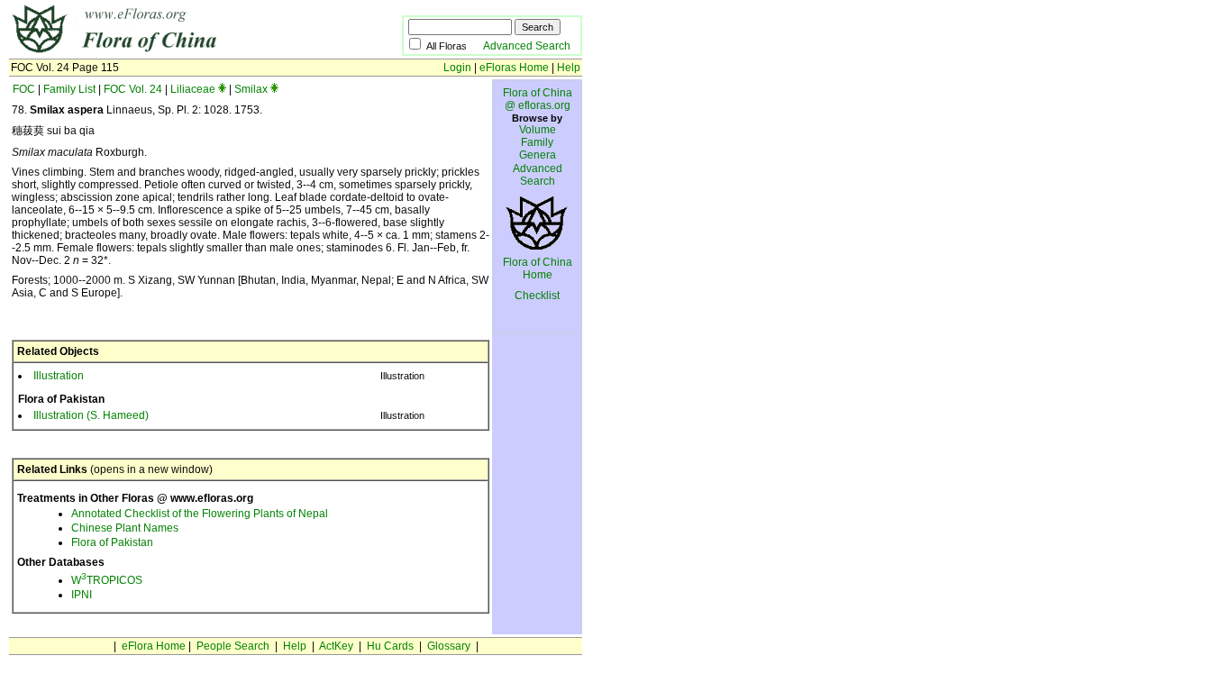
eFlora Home (154, 646)
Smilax (251, 89)
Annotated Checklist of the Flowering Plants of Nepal (199, 513)
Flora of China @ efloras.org (537, 99)
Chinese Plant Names (124, 528)
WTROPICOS (106, 580)
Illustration (58, 375)
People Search (232, 646)
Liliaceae (192, 89)
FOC (24, 89)
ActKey (336, 646)
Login (457, 67)
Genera (537, 155)
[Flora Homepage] (178, 52)
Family (537, 142)
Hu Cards (390, 646)
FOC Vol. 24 (133, 89)
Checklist (537, 295)
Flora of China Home (537, 268)
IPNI (81, 594)
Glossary (448, 646)
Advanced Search (526, 46)
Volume (537, 129)
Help (568, 67)
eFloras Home (514, 67)
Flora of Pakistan (112, 542)
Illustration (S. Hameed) (91, 415)
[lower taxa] (222, 89)
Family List (69, 89)
